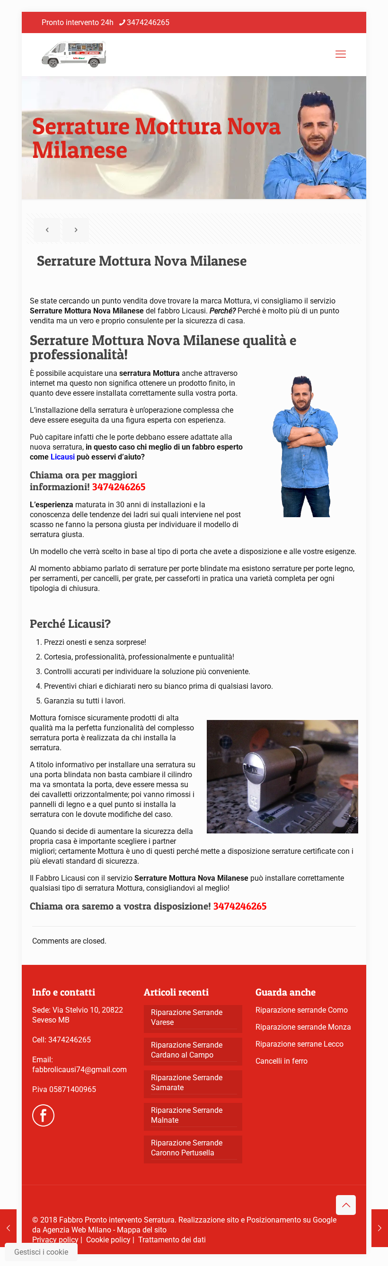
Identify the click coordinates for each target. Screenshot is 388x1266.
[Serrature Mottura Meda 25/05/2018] (8, 1228)
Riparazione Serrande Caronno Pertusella (186, 1147)
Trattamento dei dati (172, 1239)
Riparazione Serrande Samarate (186, 1082)
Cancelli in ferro (282, 1061)
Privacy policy (55, 1239)
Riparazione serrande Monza (303, 1027)
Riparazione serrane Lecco (300, 1044)
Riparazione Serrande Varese (186, 1017)
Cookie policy (108, 1239)
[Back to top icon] (346, 1205)
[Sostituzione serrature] (74, 54)
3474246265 (148, 22)
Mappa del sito (142, 1229)
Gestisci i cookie (41, 1252)
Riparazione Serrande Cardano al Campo (186, 1050)
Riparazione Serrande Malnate (186, 1115)
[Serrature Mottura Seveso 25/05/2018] (379, 1228)
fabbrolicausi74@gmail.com (79, 1069)
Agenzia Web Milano (77, 1229)
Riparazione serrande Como (302, 1010)
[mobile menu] (341, 54)
